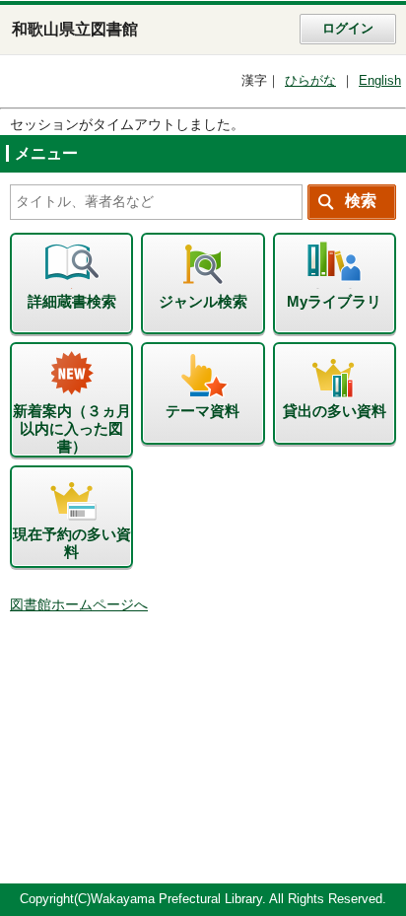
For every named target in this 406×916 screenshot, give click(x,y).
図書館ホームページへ (79, 605)
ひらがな (310, 81)
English (380, 81)
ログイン (347, 28)
